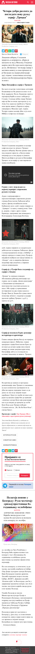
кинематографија (10, 445)
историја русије (9, 435)
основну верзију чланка (18, 635)
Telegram (25, 54)
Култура (17, 20)
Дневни (18, 470)
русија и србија (9, 625)
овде (14, 651)
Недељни (9, 470)
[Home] (3, 2)
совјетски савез (9, 440)
